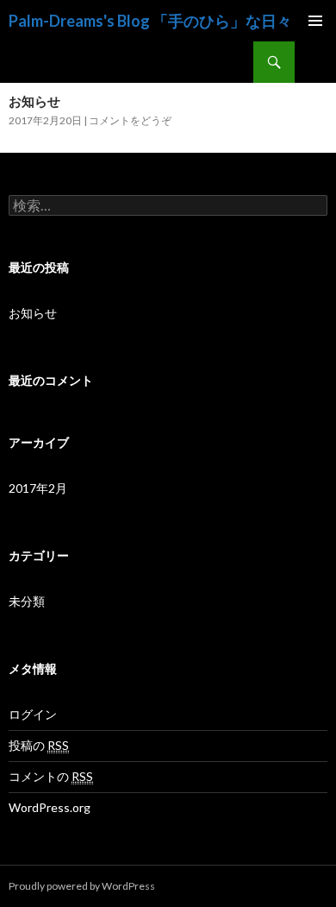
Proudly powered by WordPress (82, 885)
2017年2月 (38, 488)
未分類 (27, 601)
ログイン (33, 714)
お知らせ (34, 101)
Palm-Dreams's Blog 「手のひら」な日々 (150, 20)
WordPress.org (49, 807)
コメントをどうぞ (130, 120)
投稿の (39, 745)
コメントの (51, 776)
